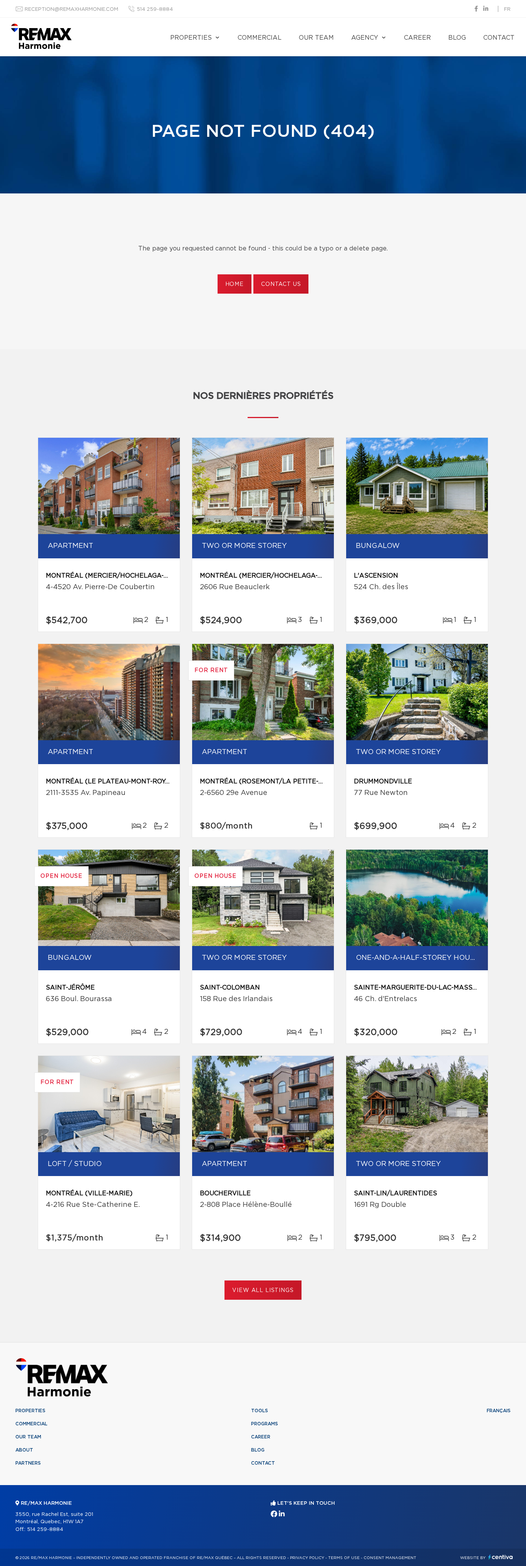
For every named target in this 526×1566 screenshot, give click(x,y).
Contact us (281, 284)
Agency (364, 38)
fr (507, 9)
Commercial (259, 38)
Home (234, 284)
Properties (191, 38)
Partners (28, 1463)
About (24, 1450)
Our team (316, 38)
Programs (264, 1423)
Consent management (390, 1558)
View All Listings (262, 1290)
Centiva (500, 1556)
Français (499, 1410)
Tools (259, 1410)
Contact (498, 38)
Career (417, 38)
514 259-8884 (155, 9)
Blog (457, 38)
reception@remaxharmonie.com (71, 9)
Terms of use (344, 1558)
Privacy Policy (307, 1558)
